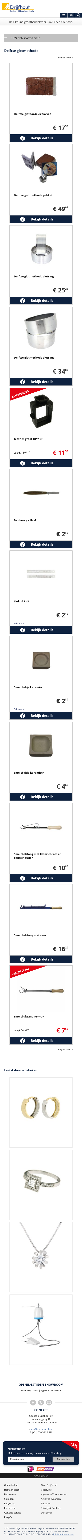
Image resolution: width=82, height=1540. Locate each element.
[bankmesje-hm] (41, 471)
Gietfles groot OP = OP (28, 439)
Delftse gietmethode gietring (34, 276)
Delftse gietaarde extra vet (32, 114)
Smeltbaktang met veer (30, 935)
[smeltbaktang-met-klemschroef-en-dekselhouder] (41, 805)
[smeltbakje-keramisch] (41, 638)
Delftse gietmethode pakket (33, 195)
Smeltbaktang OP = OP (29, 1016)
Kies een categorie (25, 38)
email (49, 1402)
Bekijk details (42, 138)
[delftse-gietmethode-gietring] (41, 228)
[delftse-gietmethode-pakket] (41, 147)
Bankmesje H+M (25, 520)
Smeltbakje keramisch (29, 687)
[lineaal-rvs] (41, 553)
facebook (33, 1402)
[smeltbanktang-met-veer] (41, 887)
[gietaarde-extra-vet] (41, 65)
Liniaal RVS (21, 601)
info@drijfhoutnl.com (42, 1428)
